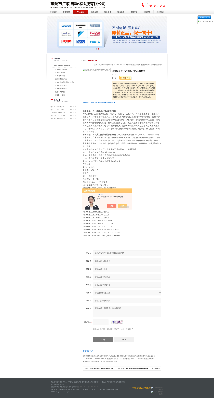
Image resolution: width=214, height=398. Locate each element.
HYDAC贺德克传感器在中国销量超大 (135, 368)
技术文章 (120, 12)
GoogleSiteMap (68, 392)
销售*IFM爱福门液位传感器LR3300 (101, 368)
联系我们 (160, 12)
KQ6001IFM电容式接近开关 (110, 356)
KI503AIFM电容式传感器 (146, 356)
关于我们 (66, 12)
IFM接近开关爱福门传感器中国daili (112, 361)
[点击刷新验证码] (117, 322)
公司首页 (53, 12)
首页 (95, 65)
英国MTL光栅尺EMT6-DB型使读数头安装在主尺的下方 (58, 119)
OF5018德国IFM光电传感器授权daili (94, 361)
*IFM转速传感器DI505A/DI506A (130, 359)
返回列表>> (156, 368)
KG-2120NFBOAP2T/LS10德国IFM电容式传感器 (98, 359)
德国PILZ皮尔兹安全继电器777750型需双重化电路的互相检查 (58, 107)
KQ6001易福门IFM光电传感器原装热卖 (114, 359)
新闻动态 (94, 12)
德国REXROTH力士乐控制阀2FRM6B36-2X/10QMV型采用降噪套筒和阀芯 (58, 110)
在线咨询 (147, 12)
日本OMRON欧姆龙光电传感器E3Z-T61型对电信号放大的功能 (58, 113)
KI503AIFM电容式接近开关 (129, 356)
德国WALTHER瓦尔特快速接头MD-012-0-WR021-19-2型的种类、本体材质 (58, 116)
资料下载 (133, 12)
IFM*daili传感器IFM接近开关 (147, 359)
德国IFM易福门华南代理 (62, 65)
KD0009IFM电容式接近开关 (92, 356)
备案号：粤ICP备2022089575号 (88, 387)
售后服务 (107, 12)
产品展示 (80, 12)
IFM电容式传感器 (130, 65)
